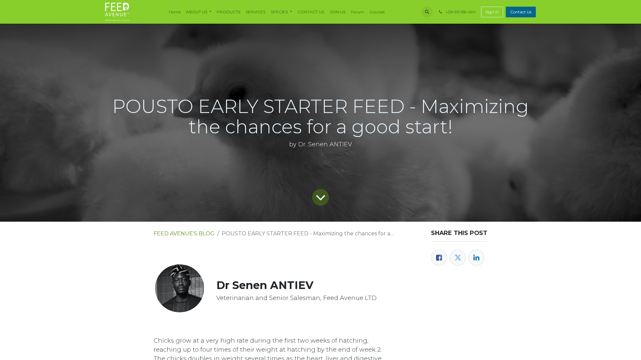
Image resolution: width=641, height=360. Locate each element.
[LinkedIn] (476, 258)
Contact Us (520, 11)
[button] (427, 12)
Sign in (492, 11)
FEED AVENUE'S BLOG (184, 233)
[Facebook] (439, 258)
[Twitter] (458, 258)
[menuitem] (174, 12)
